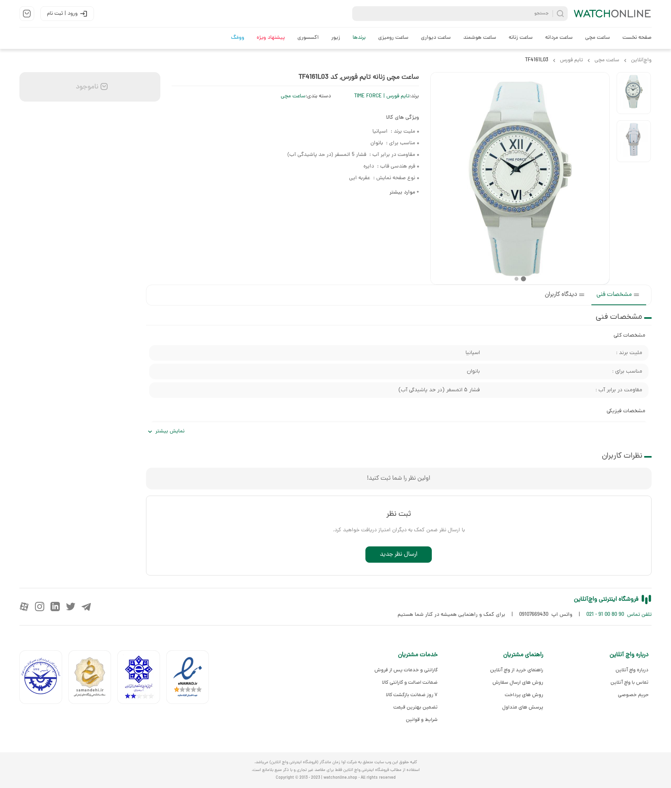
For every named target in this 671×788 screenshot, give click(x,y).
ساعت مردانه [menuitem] (559, 38)
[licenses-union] (43, 678)
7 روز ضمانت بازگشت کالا (412, 694)
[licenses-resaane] (92, 678)
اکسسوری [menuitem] (308, 38)
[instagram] (39, 606)
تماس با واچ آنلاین (629, 682)
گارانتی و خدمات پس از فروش (406, 670)
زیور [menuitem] (335, 38)
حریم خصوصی (633, 694)
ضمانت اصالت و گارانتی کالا (410, 682)
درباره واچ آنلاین (631, 670)
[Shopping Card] (26, 13)
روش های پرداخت (524, 694)
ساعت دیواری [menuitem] (436, 38)
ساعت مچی (293, 96)
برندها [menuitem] (359, 38)
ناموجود (86, 87)
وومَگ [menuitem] (237, 38)
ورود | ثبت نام (62, 14)
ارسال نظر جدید (398, 554)
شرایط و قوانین (422, 719)
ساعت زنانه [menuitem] (521, 38)
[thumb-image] (634, 93)
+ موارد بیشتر (404, 192)
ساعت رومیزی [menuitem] (393, 38)
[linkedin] (55, 606)
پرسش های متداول (522, 707)
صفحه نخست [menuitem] (637, 38)
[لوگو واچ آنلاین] (613, 13)
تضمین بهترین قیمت (415, 707)
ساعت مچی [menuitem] (597, 38)
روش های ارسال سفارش (517, 682)
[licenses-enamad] (190, 678)
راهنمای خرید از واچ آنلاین (516, 670)
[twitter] (70, 606)
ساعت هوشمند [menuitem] (479, 38)
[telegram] (86, 606)
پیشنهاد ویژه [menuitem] (271, 38)
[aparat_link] (24, 606)
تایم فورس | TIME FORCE (381, 96)
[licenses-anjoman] (141, 678)
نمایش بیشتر (170, 431)
